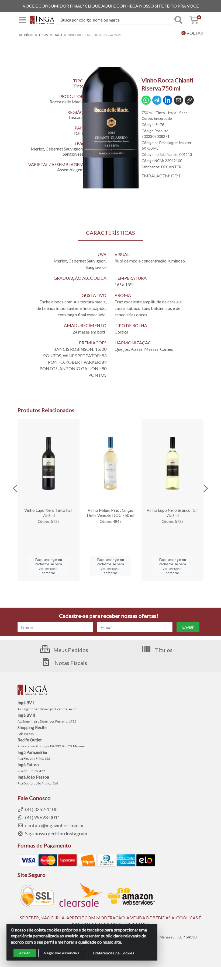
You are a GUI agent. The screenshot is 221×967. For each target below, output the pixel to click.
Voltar (194, 33)
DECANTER (171, 166)
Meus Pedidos (70, 650)
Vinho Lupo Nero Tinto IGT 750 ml (48, 513)
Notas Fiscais (70, 663)
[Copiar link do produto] (189, 100)
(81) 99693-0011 (42, 817)
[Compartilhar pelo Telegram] (156, 100)
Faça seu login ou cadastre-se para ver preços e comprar (48, 566)
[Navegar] (15, 489)
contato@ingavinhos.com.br (54, 825)
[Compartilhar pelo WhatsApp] (146, 100)
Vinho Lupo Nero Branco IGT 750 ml (172, 513)
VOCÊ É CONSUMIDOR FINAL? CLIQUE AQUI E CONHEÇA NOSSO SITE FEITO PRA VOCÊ (111, 5)
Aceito (24, 953)
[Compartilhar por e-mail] (178, 100)
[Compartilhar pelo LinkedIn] (167, 100)
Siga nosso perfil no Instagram (55, 833)
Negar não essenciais (62, 953)
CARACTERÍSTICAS (110, 232)
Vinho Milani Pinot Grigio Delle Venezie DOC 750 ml (110, 513)
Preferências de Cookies (113, 953)
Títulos (163, 650)
